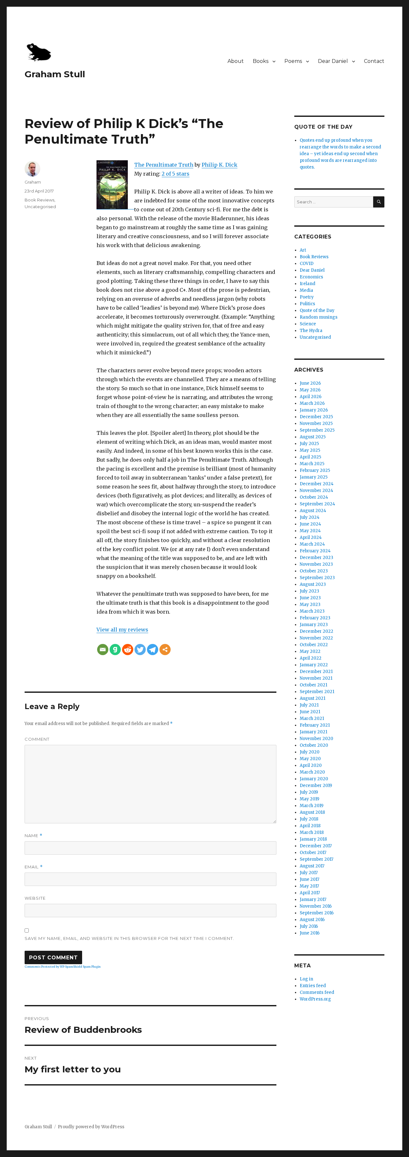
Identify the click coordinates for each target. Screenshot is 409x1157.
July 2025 (309, 443)
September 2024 (317, 504)
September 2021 (317, 691)
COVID (306, 263)
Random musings (318, 317)
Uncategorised (40, 206)
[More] (165, 649)
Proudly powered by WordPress (91, 1127)
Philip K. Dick (219, 165)
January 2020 (314, 779)
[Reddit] (127, 649)
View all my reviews (122, 629)
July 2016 (309, 926)
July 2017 (309, 872)
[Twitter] (140, 649)
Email (34, 867)
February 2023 (315, 618)
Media (306, 290)
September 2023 (317, 577)
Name (33, 835)
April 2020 (311, 765)
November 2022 (316, 638)
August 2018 (312, 812)
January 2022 (314, 665)
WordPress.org (315, 999)
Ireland (307, 283)
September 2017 (316, 859)
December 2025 (316, 417)
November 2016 (316, 906)
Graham (33, 182)
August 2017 (312, 866)
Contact (374, 61)
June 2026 (310, 383)
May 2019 (309, 799)
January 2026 (314, 410)
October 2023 (314, 571)
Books (260, 61)
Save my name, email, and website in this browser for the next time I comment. (129, 938)
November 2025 (316, 423)
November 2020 (316, 738)
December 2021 (316, 671)
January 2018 (313, 839)
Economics (311, 277)
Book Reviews (39, 199)
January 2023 (314, 624)
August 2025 (313, 437)
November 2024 (316, 490)
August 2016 (312, 919)
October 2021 (313, 685)
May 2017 (309, 886)
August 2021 (312, 698)
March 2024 (312, 544)
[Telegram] (152, 649)
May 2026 (310, 390)
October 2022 (314, 644)
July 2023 (309, 591)
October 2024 (314, 497)
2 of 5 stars (175, 173)
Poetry (307, 297)
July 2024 (310, 517)
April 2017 (310, 893)
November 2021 (316, 678)
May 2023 (310, 604)
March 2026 (312, 403)
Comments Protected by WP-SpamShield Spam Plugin (63, 966)
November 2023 (316, 564)
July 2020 (310, 752)
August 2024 (313, 510)
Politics (307, 303)
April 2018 (310, 825)
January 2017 (313, 899)
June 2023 (310, 598)
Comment (37, 739)
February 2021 (315, 725)
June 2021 (310, 712)
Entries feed (313, 985)
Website (35, 898)
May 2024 (310, 530)
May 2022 (310, 651)
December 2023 (316, 557)
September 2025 (317, 430)
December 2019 (316, 785)
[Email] (102, 649)
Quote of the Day (317, 310)
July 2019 (309, 792)
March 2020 (312, 772)
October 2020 (314, 745)
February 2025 (315, 470)
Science (308, 324)
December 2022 (316, 631)
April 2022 (310, 658)
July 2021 (309, 705)
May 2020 (310, 758)
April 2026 (310, 396)
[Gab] (115, 649)
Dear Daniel (333, 61)
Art (303, 250)
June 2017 (309, 879)
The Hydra (311, 330)
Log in (306, 979)
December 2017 (316, 846)
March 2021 (312, 718)
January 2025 (314, 477)
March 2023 (312, 611)
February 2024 (315, 551)
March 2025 (312, 463)
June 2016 (310, 933)
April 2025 (310, 457)
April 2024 (311, 537)
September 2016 (317, 913)
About (236, 61)
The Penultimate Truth (163, 165)
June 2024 (310, 524)
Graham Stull (55, 74)
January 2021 (313, 732)
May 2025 (310, 450)
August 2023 (313, 584)
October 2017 (313, 852)
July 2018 (309, 819)
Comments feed (317, 992)
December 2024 (317, 484)
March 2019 (311, 805)
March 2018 (312, 832)
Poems (293, 61)
